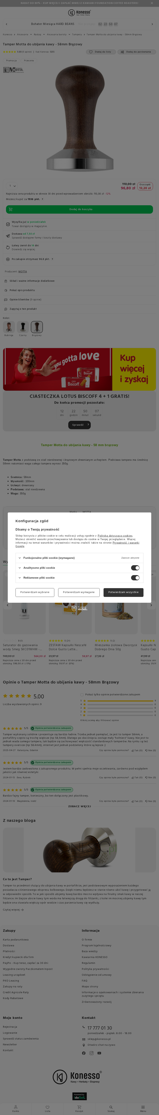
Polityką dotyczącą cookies (115, 535)
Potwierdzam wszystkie (123, 592)
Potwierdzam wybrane (34, 592)
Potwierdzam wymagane (79, 592)
